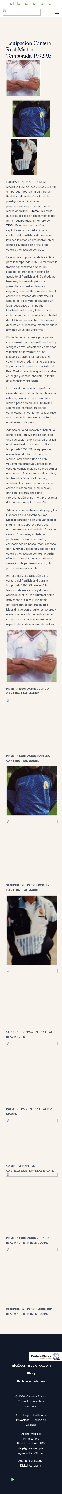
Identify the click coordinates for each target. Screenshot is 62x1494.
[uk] (19, 3)
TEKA (10, 225)
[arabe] (35, 3)
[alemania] (50, 3)
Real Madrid (14, 196)
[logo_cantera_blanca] (22, 12)
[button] (57, 14)
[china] (27, 3)
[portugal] (42, 3)
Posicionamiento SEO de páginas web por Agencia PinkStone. (31, 1448)
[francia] (12, 3)
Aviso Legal (22, 1415)
